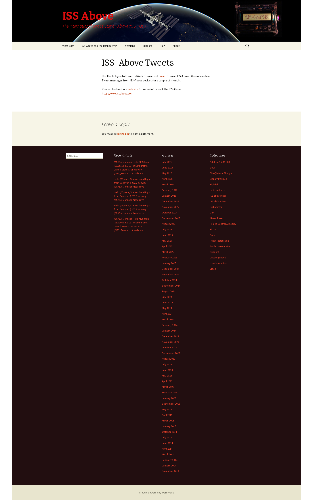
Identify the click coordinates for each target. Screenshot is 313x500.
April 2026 (167, 178)
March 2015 (168, 420)
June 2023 (167, 370)
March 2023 (168, 386)
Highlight (214, 184)
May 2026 (167, 173)
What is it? (68, 46)
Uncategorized (218, 257)
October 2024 (169, 280)
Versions (130, 46)
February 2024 (169, 325)
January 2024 (169, 330)
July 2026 (167, 162)
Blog (162, 46)
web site (133, 89)
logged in (123, 133)
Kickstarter (216, 207)
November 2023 (170, 341)
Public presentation (220, 246)
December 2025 (170, 201)
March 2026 (168, 184)
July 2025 (167, 229)
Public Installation (219, 240)
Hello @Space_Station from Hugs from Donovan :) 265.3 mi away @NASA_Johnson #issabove (132, 209)
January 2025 (169, 263)
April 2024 (167, 313)
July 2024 (167, 297)
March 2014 (168, 454)
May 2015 (167, 409)
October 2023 (169, 347)
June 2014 (167, 443)
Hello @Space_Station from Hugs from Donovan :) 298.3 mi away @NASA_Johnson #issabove (132, 196)
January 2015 (169, 426)
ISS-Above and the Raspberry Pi (99, 46)
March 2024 (168, 319)
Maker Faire (216, 218)
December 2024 (170, 268)
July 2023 (167, 364)
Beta (212, 167)
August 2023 (168, 358)
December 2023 (170, 336)
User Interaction (218, 263)
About (176, 46)
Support (147, 46)
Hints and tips (217, 190)
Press (213, 235)
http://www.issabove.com (117, 93)
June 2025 (167, 235)
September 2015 (171, 403)
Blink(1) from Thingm (221, 173)
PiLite (213, 229)
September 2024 (171, 285)
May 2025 (167, 240)
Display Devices (218, 178)
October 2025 (169, 212)
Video (213, 268)
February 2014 (169, 460)
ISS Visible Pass (218, 201)
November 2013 (170, 471)
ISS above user (218, 195)
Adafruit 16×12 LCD (220, 162)
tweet (162, 76)
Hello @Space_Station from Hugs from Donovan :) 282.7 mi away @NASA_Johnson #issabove (132, 182)
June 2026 (167, 167)
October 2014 (169, 431)
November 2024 (170, 274)
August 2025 (168, 223)
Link (212, 212)
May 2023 (167, 375)
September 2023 (171, 353)
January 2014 (169, 465)
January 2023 (169, 398)
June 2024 (167, 302)
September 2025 (171, 218)
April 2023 (167, 381)
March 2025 (168, 252)
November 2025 (170, 207)
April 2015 (167, 415)
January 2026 (169, 195)
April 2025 (167, 246)
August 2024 (168, 291)
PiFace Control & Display (223, 223)
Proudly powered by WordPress (156, 492)
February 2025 (169, 257)
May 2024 (167, 308)
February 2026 (169, 190)
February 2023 (169, 392)
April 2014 (167, 448)
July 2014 (167, 437)
